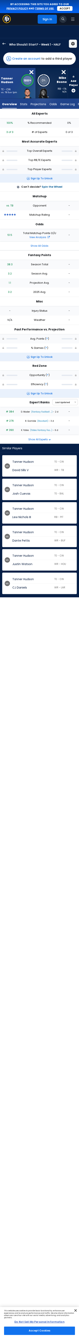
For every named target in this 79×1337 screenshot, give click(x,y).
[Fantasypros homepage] (7, 22)
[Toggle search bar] (63, 19)
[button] (39, 58)
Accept (65, 8)
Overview (9, 104)
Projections (38, 104)
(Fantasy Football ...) (41, 411)
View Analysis (38, 237)
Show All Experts (38, 439)
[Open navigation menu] (72, 19)
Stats (23, 104)
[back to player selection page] (3, 43)
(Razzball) (42, 421)
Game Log (67, 104)
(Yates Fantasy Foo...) (41, 430)
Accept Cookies (39, 1330)
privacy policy (17, 8)
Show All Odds (39, 246)
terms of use (44, 8)
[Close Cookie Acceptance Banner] (75, 1310)
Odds (53, 104)
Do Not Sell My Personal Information (39, 1322)
